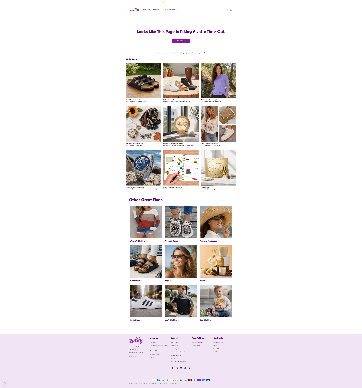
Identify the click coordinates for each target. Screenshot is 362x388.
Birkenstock (135, 280)
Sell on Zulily (196, 345)
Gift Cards (216, 352)
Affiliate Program (197, 342)
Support (174, 338)
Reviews (215, 345)
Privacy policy (153, 383)
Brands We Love (218, 342)
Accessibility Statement (178, 361)
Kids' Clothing (205, 320)
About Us (154, 338)
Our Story (153, 342)
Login (224, 2)
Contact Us (174, 345)
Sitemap (152, 357)
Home (202, 280)
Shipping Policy (176, 355)
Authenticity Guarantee (178, 352)
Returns (173, 358)
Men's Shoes (135, 320)
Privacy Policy (154, 354)
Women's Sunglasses (208, 241)
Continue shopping (181, 41)
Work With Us (198, 338)
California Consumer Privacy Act (159, 346)
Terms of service (162, 383)
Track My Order (176, 349)
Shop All (216, 349)
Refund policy (143, 383)
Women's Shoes (171, 241)
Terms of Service (155, 351)
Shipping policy (173, 383)
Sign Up (230, 2)
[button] (170, 10)
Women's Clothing (137, 241)
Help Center (175, 342)
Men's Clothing (171, 320)
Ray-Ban (168, 280)
